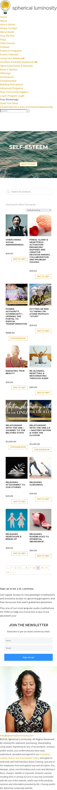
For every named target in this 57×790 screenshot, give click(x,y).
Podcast (5, 47)
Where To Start (8, 28)
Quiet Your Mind (9, 103)
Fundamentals (8, 81)
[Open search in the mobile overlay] (28, 192)
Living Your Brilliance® (12, 58)
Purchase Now (18, 338)
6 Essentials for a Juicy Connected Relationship (26, 107)
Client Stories (7, 43)
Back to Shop (28, 164)
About (3, 21)
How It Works (7, 24)
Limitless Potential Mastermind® (18, 62)
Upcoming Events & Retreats (16, 66)
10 (42, 568)
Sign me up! (28, 657)
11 (46, 568)
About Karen (7, 32)
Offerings (5, 73)
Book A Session (9, 69)
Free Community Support (14, 92)
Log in (3, 96)
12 (8, 572)
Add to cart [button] (19, 259)
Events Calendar (9, 54)
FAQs (3, 39)
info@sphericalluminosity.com (17, 735)
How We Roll (7, 35)
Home (3, 17)
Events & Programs (11, 50)
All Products (7, 77)
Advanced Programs (11, 88)
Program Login (15, 96)
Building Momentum (11, 84)
